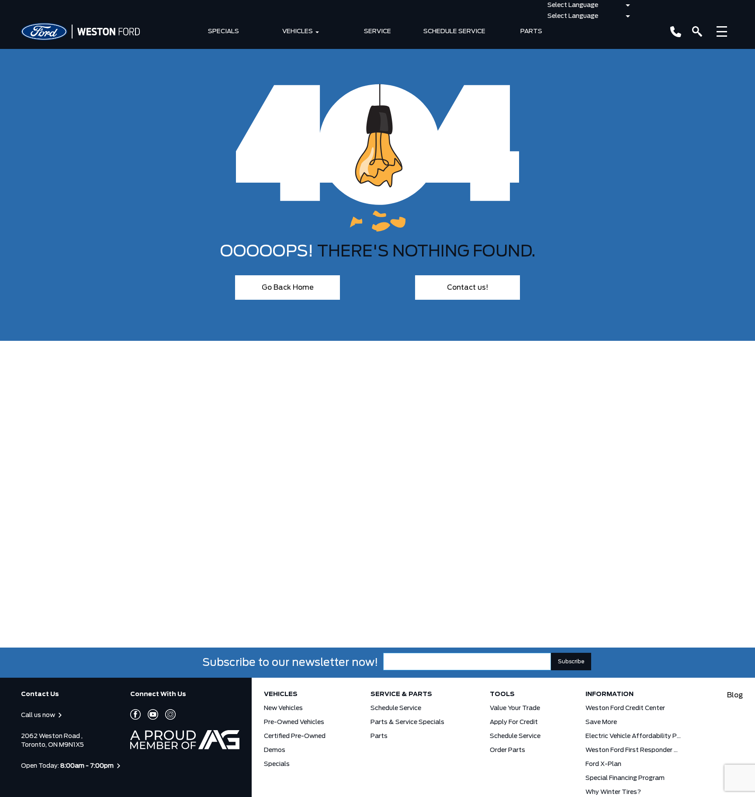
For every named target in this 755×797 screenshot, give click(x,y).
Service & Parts (401, 694)
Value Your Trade (515, 708)
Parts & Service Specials (407, 722)
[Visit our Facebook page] (135, 714)
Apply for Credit (514, 722)
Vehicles (297, 31)
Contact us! (467, 287)
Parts (531, 31)
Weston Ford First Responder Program (633, 750)
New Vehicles (283, 708)
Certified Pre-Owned (295, 736)
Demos (274, 750)
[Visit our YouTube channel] (149, 714)
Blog (735, 695)
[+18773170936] (676, 31)
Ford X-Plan (603, 764)
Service (377, 31)
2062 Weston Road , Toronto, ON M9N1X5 (52, 740)
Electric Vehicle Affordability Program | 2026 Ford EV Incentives (633, 736)
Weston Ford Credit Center (625, 708)
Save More (601, 722)
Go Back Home (288, 287)
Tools (502, 694)
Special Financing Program (625, 778)
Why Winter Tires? (613, 792)
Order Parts (507, 750)
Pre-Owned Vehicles (294, 722)
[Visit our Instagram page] (167, 714)
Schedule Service (454, 31)
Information (609, 694)
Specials (223, 31)
